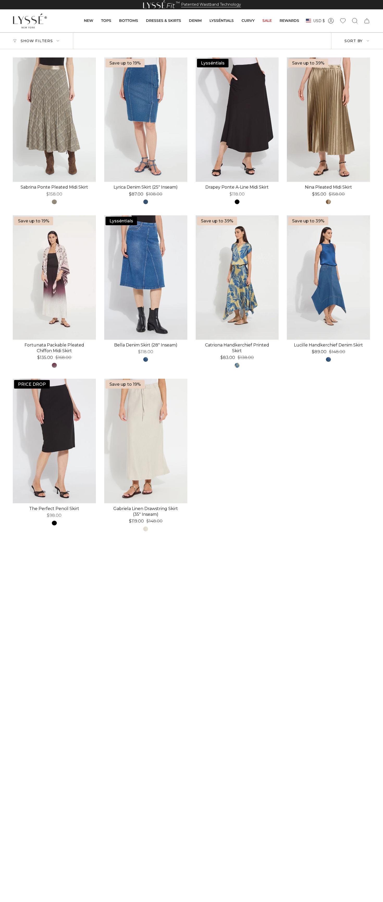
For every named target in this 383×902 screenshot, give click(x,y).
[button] (88, 20)
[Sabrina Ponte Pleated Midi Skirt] (54, 119)
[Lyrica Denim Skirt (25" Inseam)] (145, 119)
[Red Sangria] (54, 365)
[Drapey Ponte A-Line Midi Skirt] (237, 119)
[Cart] (367, 20)
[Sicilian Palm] (237, 365)
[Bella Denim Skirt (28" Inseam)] (145, 277)
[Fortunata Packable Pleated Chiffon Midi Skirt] (54, 277)
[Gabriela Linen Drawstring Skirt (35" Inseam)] (145, 441)
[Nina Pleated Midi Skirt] (328, 119)
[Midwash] (145, 201)
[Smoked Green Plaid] (54, 201)
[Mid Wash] (145, 359)
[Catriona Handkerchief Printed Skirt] (237, 277)
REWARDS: (130, 4)
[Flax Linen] (145, 528)
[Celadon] (328, 201)
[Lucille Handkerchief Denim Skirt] (328, 277)
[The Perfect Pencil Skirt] (54, 441)
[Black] (237, 201)
